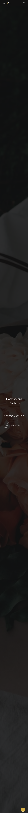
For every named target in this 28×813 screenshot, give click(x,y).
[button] (23, 3)
